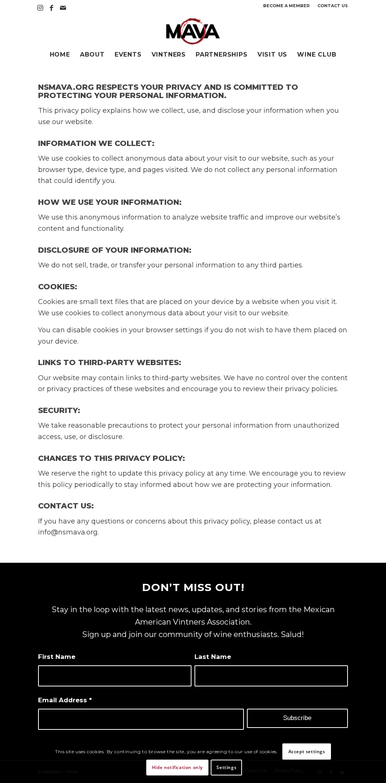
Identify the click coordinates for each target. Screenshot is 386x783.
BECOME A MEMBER (286, 5)
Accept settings (306, 751)
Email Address (65, 700)
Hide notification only (177, 767)
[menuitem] (286, 6)
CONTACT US (332, 5)
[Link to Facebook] (51, 8)
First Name (56, 656)
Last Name (213, 656)
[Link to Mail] (63, 8)
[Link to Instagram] (40, 8)
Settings (226, 767)
